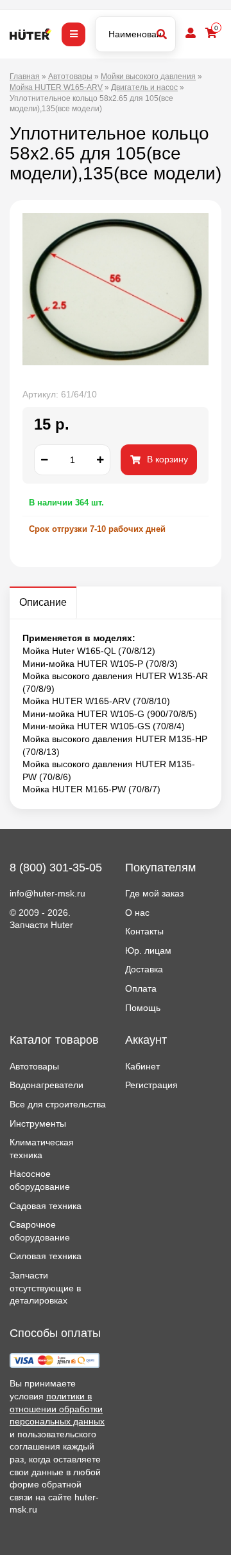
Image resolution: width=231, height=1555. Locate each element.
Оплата (141, 988)
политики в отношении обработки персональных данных (57, 1408)
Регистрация (151, 1085)
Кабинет (142, 1066)
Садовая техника (45, 1206)
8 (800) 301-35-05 (56, 867)
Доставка (144, 969)
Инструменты (38, 1123)
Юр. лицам (148, 950)
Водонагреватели (46, 1085)
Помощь (142, 1008)
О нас (137, 912)
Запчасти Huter (41, 925)
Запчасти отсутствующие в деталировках (45, 1287)
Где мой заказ (154, 893)
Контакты (144, 931)
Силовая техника (45, 1256)
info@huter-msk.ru (47, 893)
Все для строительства (58, 1104)
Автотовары (34, 1066)
